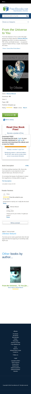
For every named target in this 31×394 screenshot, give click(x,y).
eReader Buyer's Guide (15, 350)
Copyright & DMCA (15, 360)
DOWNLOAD (9, 115)
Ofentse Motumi (22, 38)
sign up (20, 140)
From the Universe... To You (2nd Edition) (15, 286)
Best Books (15, 335)
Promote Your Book (15, 342)
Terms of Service (15, 362)
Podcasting (15, 340)
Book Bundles (15, 337)
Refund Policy (15, 366)
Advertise (15, 371)
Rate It (25, 107)
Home (15, 347)
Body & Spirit (11, 287)
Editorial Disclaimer (15, 369)
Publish (15, 339)
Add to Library (9, 119)
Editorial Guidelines (15, 367)
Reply (4, 203)
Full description (6, 181)
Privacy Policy (15, 364)
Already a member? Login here (15, 149)
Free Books (15, 333)
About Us (15, 348)
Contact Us (15, 352)
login (19, 138)
